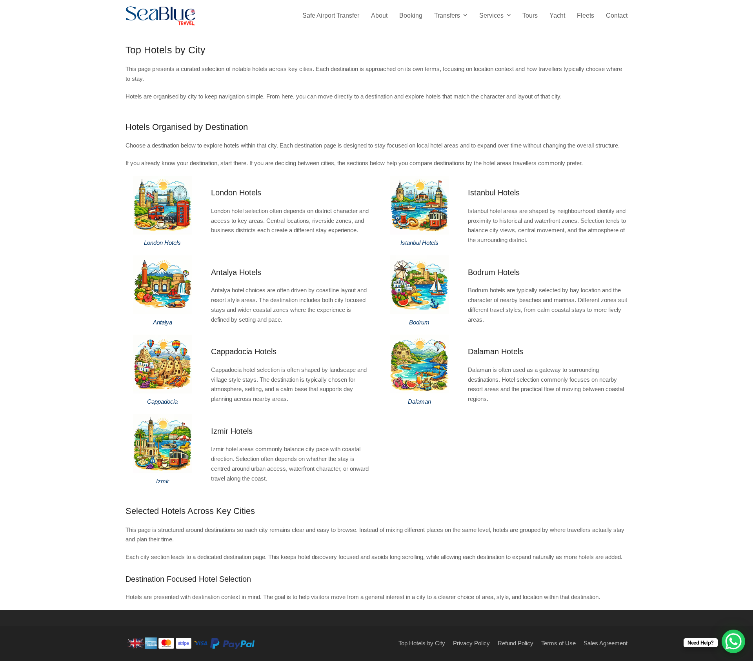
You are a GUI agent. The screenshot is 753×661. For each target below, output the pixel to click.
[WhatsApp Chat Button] (733, 641)
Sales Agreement (606, 643)
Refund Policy (515, 643)
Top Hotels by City (421, 643)
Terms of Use (558, 643)
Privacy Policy (471, 643)
